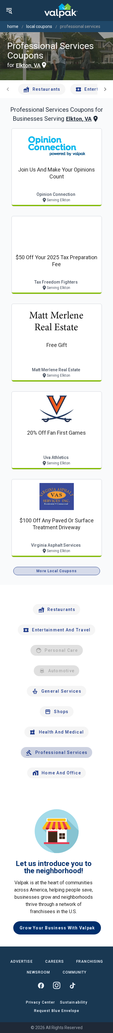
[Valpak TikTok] (72, 985)
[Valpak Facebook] (41, 985)
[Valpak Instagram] (56, 985)
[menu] (9, 10)
